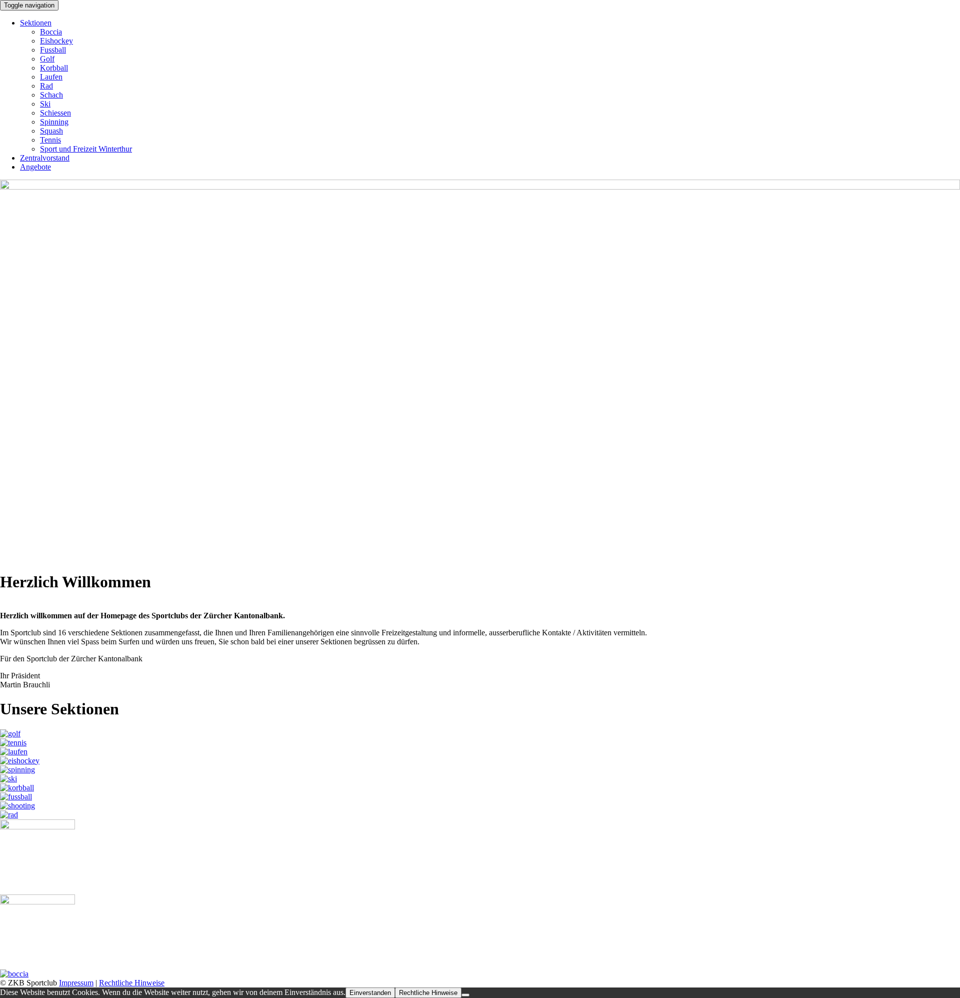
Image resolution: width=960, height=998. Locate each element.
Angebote (35, 167)
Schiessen (55, 113)
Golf (47, 59)
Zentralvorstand (45, 158)
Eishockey (56, 41)
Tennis (50, 140)
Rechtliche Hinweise (131, 982)
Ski (45, 104)
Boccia (51, 32)
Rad (46, 86)
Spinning (54, 122)
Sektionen (36, 23)
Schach (51, 95)
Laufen (51, 77)
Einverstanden (370, 992)
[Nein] (466, 994)
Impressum (76, 982)
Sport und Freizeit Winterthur (86, 149)
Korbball (54, 68)
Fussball (53, 50)
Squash (51, 131)
